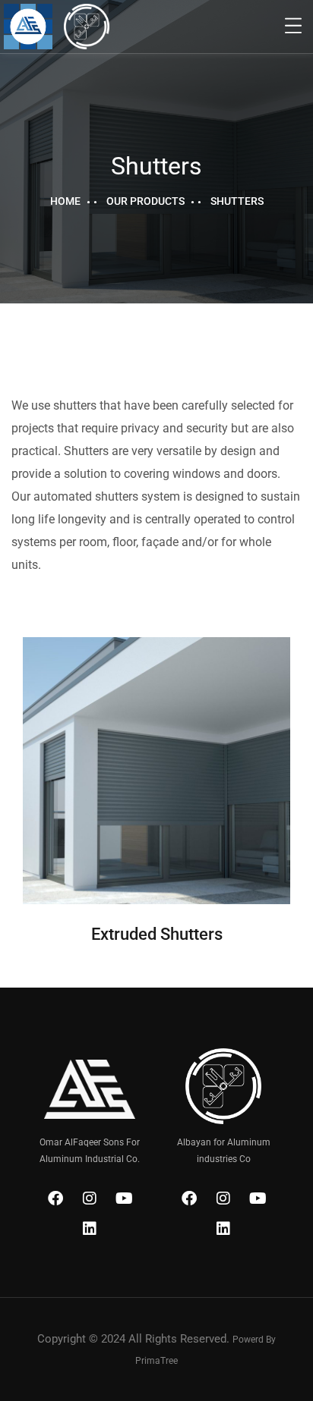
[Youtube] (124, 1198)
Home (65, 201)
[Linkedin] (89, 1229)
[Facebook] (55, 1198)
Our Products (145, 201)
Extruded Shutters (157, 934)
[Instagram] (89, 1198)
